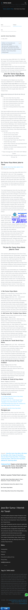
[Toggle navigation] (25, 3)
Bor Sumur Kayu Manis (7, 44)
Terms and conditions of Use (7, 557)
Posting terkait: (5, 52)
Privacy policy (4, 559)
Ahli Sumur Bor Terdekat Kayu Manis (10, 46)
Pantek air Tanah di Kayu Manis (9, 50)
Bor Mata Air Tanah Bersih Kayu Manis (10, 47)
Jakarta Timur (10, 9)
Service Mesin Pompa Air (21, 601)
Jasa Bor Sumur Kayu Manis (14, 408)
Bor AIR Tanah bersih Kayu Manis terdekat (11, 49)
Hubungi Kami (5, 464)
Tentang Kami (4, 549)
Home (4, 9)
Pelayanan (3, 551)
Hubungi (3, 554)
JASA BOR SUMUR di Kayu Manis (17, 26)
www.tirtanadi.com (13, 600)
